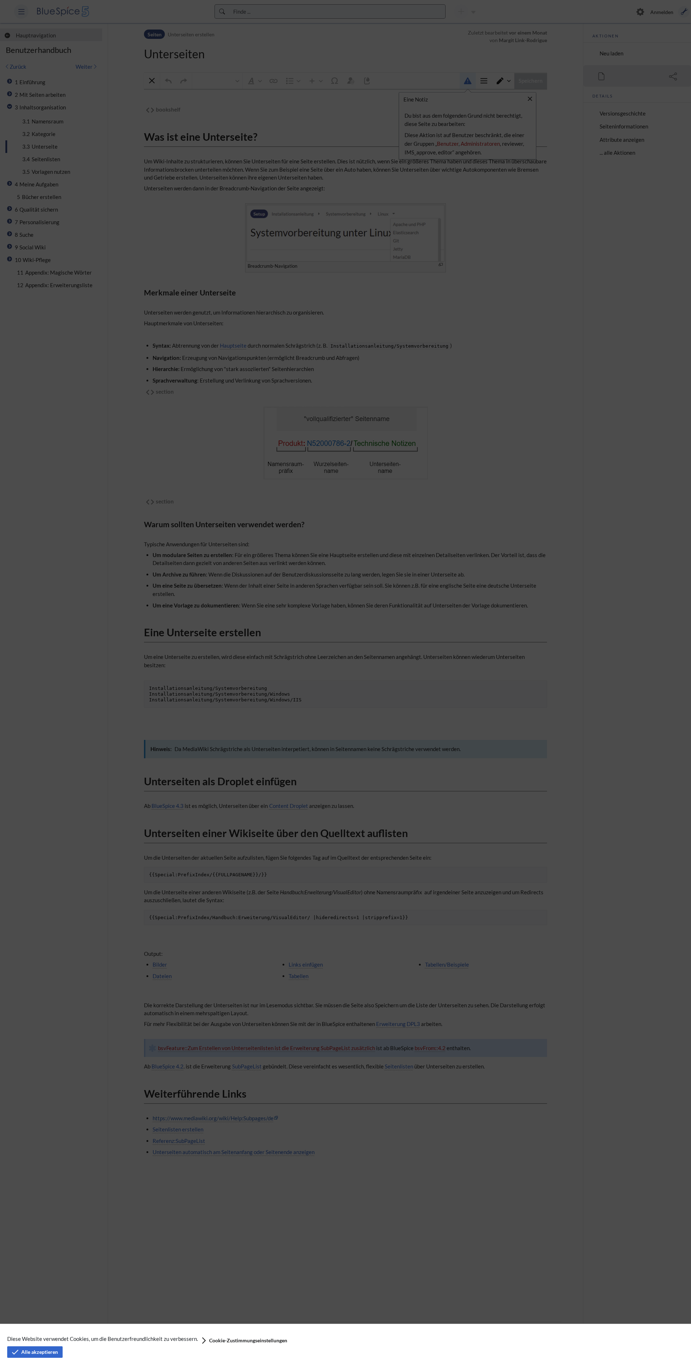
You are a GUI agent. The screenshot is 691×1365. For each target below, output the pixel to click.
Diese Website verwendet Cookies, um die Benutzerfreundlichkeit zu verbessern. (102, 1338)
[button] (244, 1340)
